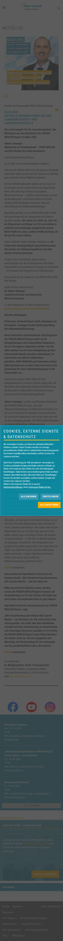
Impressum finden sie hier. (40, 487)
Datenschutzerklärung (13, 487)
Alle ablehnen (28, 496)
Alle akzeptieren (49, 505)
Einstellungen (50, 496)
